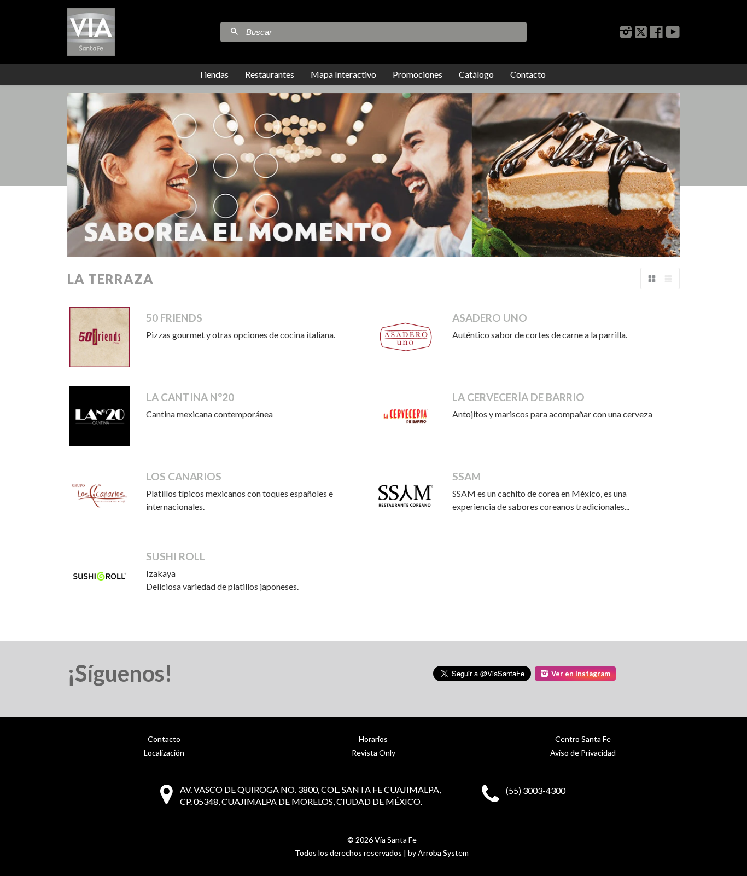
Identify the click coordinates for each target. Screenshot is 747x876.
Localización (164, 752)
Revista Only (373, 752)
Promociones (417, 74)
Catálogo (476, 74)
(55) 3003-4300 (535, 790)
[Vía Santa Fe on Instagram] (625, 32)
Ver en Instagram (580, 673)
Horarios (373, 739)
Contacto (528, 74)
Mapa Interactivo (343, 74)
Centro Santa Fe (583, 739)
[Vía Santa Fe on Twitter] (641, 32)
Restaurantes (269, 74)
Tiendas (214, 74)
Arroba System (443, 852)
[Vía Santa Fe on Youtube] (673, 32)
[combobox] (385, 32)
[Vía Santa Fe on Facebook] (656, 32)
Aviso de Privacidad (583, 752)
